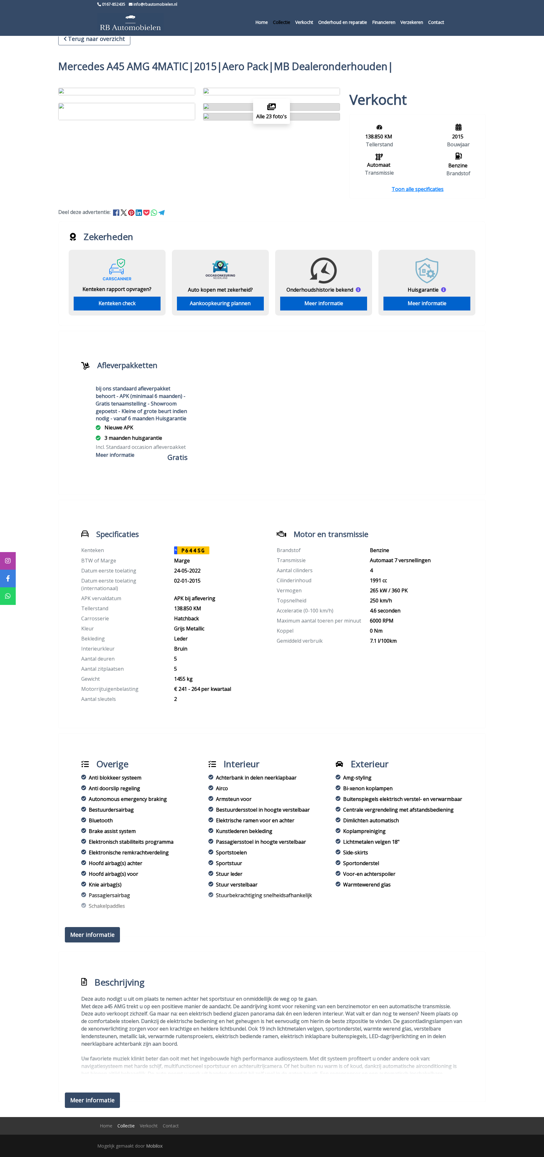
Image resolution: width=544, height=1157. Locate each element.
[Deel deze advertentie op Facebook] (117, 212)
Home (261, 22)
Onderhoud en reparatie (342, 22)
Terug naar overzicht (96, 38)
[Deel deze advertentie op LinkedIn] (139, 212)
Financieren (383, 22)
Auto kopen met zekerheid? (220, 289)
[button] (418, 189)
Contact (436, 22)
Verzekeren (411, 22)
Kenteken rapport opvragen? (116, 289)
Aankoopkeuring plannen (220, 303)
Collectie (281, 22)
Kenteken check (117, 303)
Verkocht (304, 22)
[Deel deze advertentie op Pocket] (147, 212)
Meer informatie (323, 303)
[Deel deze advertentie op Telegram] (161, 212)
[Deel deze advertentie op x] (124, 212)
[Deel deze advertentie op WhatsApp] (154, 212)
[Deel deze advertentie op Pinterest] (132, 212)
